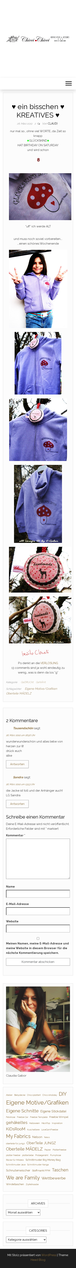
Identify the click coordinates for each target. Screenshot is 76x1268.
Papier (47, 1150)
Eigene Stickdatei (53, 1111)
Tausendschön (23, 728)
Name (10, 886)
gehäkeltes (16, 1122)
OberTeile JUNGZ (41, 1143)
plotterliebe (28, 1155)
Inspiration (57, 1123)
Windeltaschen (15, 1184)
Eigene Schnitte (22, 1110)
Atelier (9, 1095)
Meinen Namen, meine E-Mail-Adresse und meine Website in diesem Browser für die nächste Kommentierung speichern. (37, 948)
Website (12, 921)
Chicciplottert (34, 1095)
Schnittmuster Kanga (38, 1164)
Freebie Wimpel (58, 1116)
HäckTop (46, 1123)
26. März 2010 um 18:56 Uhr (20, 735)
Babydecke (19, 1095)
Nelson (37, 1137)
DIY (63, 1094)
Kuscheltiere (33, 1129)
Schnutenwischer (18, 1170)
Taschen (60, 1170)
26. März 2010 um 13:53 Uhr (20, 784)
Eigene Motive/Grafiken (41, 688)
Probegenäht (41, 1155)
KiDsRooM (15, 1128)
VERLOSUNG (49, 663)
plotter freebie (13, 1155)
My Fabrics (18, 1136)
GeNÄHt (41, 682)
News (47, 1137)
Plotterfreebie (59, 1150)
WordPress (48, 1255)
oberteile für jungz (15, 1143)
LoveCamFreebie (49, 1129)
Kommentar (15, 835)
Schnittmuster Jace (16, 1164)
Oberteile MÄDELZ (18, 693)
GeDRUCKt (27, 682)
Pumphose (55, 1155)
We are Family (23, 1178)
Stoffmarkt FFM (41, 1170)
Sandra (18, 777)
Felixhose (10, 1117)
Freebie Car (22, 1117)
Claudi (52, 123)
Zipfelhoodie (32, 1184)
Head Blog (38, 1260)
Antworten (17, 764)
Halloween (34, 1123)
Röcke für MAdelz (15, 1160)
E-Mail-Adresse (17, 904)
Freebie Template (39, 1117)
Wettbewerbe (54, 1178)
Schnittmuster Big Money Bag (43, 1159)
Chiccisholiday (49, 1095)
